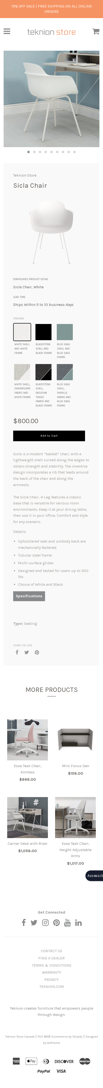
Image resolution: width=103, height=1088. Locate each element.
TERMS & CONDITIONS (51, 965)
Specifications (29, 596)
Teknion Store (24, 175)
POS (40, 1036)
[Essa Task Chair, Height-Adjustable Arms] (75, 817)
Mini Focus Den (75, 766)
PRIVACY (51, 979)
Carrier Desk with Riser (27, 843)
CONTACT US (51, 951)
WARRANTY (51, 972)
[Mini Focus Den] (75, 739)
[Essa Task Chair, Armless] (27, 739)
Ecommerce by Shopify (67, 1036)
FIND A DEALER (51, 958)
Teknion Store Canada (19, 1036)
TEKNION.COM (51, 986)
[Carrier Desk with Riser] (27, 817)
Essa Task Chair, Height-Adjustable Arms (75, 849)
